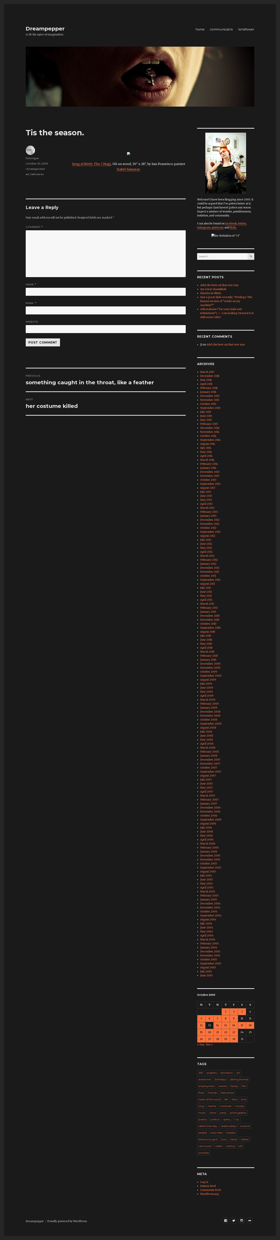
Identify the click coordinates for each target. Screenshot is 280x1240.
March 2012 (207, 555)
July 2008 (206, 731)
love (243, 1099)
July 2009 (206, 683)
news (213, 1112)
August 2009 (208, 679)
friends (212, 1092)
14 (217, 1025)
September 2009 (210, 675)
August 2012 (207, 535)
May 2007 (206, 787)
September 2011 (210, 579)
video (218, 1145)
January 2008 (208, 755)
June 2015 (206, 416)
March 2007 (207, 795)
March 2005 (207, 891)
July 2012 (205, 539)
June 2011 (206, 591)
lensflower (246, 29)
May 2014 (206, 452)
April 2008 (206, 743)
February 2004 (209, 943)
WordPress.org (209, 1194)
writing (230, 1145)
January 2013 (208, 516)
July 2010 (205, 635)
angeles (212, 1072)
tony (223, 1139)
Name (31, 284)
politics (215, 1119)
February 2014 (209, 464)
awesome (204, 1079)
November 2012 (209, 524)
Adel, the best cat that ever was (219, 285)
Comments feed (210, 1190)
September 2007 (210, 771)
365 (200, 1072)
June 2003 (206, 975)
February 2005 (209, 895)
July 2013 (205, 492)
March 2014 (207, 460)
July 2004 (206, 923)
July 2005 (206, 875)
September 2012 (210, 531)
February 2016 (209, 388)
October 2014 (208, 436)
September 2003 (210, 963)
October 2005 (208, 863)
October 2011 (208, 575)
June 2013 (206, 496)
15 (225, 1025)
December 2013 (210, 472)
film (244, 1086)
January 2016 (208, 392)
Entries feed (208, 1186)
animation (226, 1072)
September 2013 (210, 484)
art (27, 174)
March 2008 (207, 747)
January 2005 (208, 899)
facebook (231, 223)
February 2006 (209, 847)
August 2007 (208, 775)
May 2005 (206, 883)
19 (201, 1032)
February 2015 (209, 424)
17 (242, 1025)
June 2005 (206, 879)
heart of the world (209, 1099)
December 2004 (210, 903)
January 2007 (208, 803)
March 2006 (207, 843)
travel (233, 1139)
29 (225, 1039)
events (222, 1086)
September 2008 (210, 723)
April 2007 (206, 791)
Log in (204, 1182)
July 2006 (206, 827)
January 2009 (208, 707)
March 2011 (207, 603)
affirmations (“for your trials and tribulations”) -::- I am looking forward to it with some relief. (227, 313)
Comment (34, 227)
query (226, 1119)
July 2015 (205, 412)
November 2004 (210, 907)
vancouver (205, 1145)
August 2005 (208, 871)
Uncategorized (35, 168)
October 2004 (208, 911)
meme (212, 1106)
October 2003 (208, 959)
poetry (202, 1119)
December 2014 (210, 428)
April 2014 (206, 456)
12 (201, 1025)
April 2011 (206, 599)
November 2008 (210, 715)
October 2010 (208, 623)
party (223, 1112)
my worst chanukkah (213, 289)
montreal (225, 1106)
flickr (233, 227)
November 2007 (210, 763)
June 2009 (206, 687)
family (234, 1086)
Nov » (209, 1044)
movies (239, 1106)
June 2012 (206, 543)
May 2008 (206, 739)
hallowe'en (37, 174)
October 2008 (208, 719)
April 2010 (206, 647)
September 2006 (210, 819)
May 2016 (206, 380)
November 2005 (210, 859)
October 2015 (208, 404)
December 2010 (210, 615)
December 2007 (210, 759)
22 (225, 1032)
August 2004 (208, 919)
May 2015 (206, 420)
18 (250, 1025)
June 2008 (206, 735)
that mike (217, 1132)
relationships (228, 1126)
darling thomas (239, 1079)
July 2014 (205, 448)
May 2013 (206, 500)
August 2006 (208, 823)
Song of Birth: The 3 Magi (91, 164)
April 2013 (206, 504)
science (245, 1126)
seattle (202, 1132)
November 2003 (210, 955)
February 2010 (209, 655)
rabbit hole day (207, 1126)
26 (201, 1039)
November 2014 (209, 432)
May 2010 (206, 643)
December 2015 (209, 396)
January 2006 (208, 851)
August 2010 (207, 631)
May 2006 (206, 835)
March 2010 (207, 651)
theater (231, 1132)
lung (201, 1106)
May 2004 (206, 931)
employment (206, 1086)
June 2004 (206, 927)
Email (31, 303)
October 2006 (208, 815)
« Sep (200, 1044)
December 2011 (209, 567)
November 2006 (210, 811)
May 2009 (206, 691)
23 (233, 1032)
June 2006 (206, 831)
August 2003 (208, 967)
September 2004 (211, 915)
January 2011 (208, 611)
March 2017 (207, 372)
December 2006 (210, 807)
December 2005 (210, 855)
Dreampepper (45, 28)
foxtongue (32, 158)
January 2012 (208, 563)
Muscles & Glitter (211, 293)
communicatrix (221, 29)
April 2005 (206, 887)
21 (217, 1032)
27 (209, 1039)
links (234, 1099)
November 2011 (209, 571)
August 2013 (207, 488)
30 (233, 1039)
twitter (242, 223)
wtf (240, 1145)
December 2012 (210, 520)
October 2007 (208, 767)
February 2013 (209, 512)
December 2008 (210, 711)
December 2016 (209, 376)
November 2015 (209, 400)
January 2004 (208, 947)
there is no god (207, 1139)
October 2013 (208, 480)
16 (233, 1025)
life (226, 1099)
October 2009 (208, 671)
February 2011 (209, 607)
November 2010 (209, 619)
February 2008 (209, 751)
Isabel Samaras (128, 169)
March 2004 (207, 939)
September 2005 (210, 867)
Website (32, 321)
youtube (203, 1152)
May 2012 (206, 547)
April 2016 (206, 384)
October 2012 (208, 527)
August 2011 (207, 583)
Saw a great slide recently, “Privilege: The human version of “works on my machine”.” (226, 301)
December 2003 (210, 951)
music (202, 1112)
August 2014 (207, 444)
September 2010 (210, 627)
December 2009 (210, 663)
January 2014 (208, 468)
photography (238, 1112)
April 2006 (206, 839)
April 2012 (206, 551)
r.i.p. (236, 1119)
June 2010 (206, 639)
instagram (203, 227)
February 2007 (209, 799)
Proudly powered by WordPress (67, 1221)
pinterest (217, 227)
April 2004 (207, 935)
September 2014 (210, 440)
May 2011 (206, 595)
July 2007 (206, 779)
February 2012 (209, 559)
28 (217, 1039)
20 (209, 1032)
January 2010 (208, 659)
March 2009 (207, 699)
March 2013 (207, 508)
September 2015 (210, 408)
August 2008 (208, 727)
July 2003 (206, 971)
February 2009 (209, 703)
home (200, 29)
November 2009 (210, 667)
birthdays (220, 1079)
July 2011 (205, 587)
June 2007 (206, 783)
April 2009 (206, 695)
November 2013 (209, 476)
